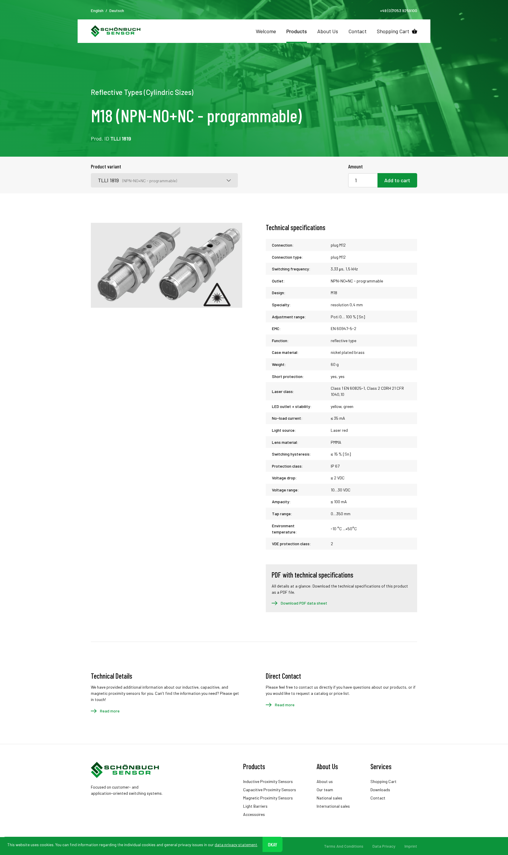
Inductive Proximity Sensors (268, 781)
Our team (325, 789)
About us (325, 781)
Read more (110, 710)
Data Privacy (383, 846)
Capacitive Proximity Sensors (269, 789)
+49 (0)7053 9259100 (398, 10)
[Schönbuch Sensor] (116, 31)
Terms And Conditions (343, 846)
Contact (357, 31)
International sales (333, 806)
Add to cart (397, 180)
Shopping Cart (393, 31)
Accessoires (254, 814)
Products (296, 31)
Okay (272, 844)
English (97, 10)
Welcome (266, 31)
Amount (355, 166)
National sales (329, 797)
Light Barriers (255, 806)
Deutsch (116, 10)
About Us (327, 31)
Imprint (411, 846)
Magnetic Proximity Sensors (268, 797)
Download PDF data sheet (304, 602)
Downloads (380, 789)
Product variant (106, 166)
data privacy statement (236, 844)
